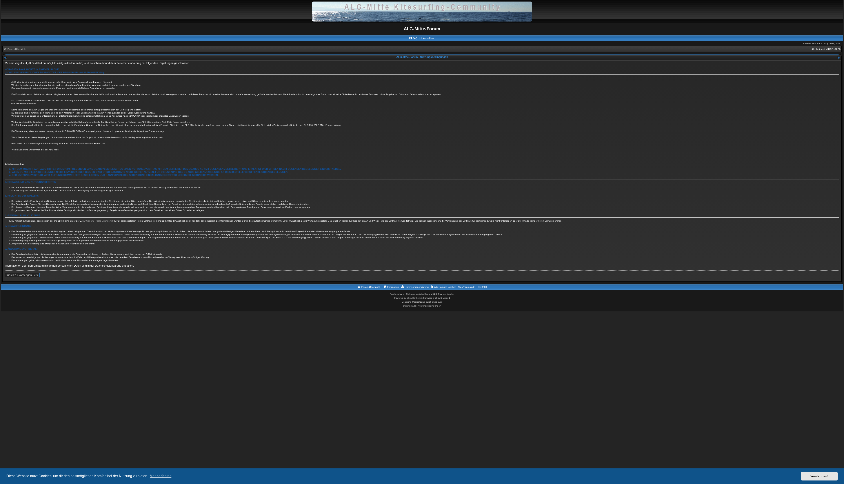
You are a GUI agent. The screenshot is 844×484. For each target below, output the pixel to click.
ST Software (409, 294)
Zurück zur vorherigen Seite (22, 275)
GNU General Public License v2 (97, 221)
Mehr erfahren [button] (160, 476)
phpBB (410, 298)
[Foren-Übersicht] (422, 11)
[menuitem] (413, 38)
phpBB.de (437, 302)
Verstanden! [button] (819, 476)
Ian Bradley (448, 294)
